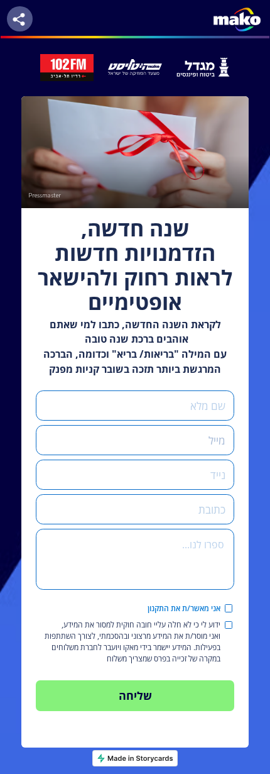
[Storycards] (135, 758)
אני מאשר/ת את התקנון (184, 608)
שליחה (135, 695)
